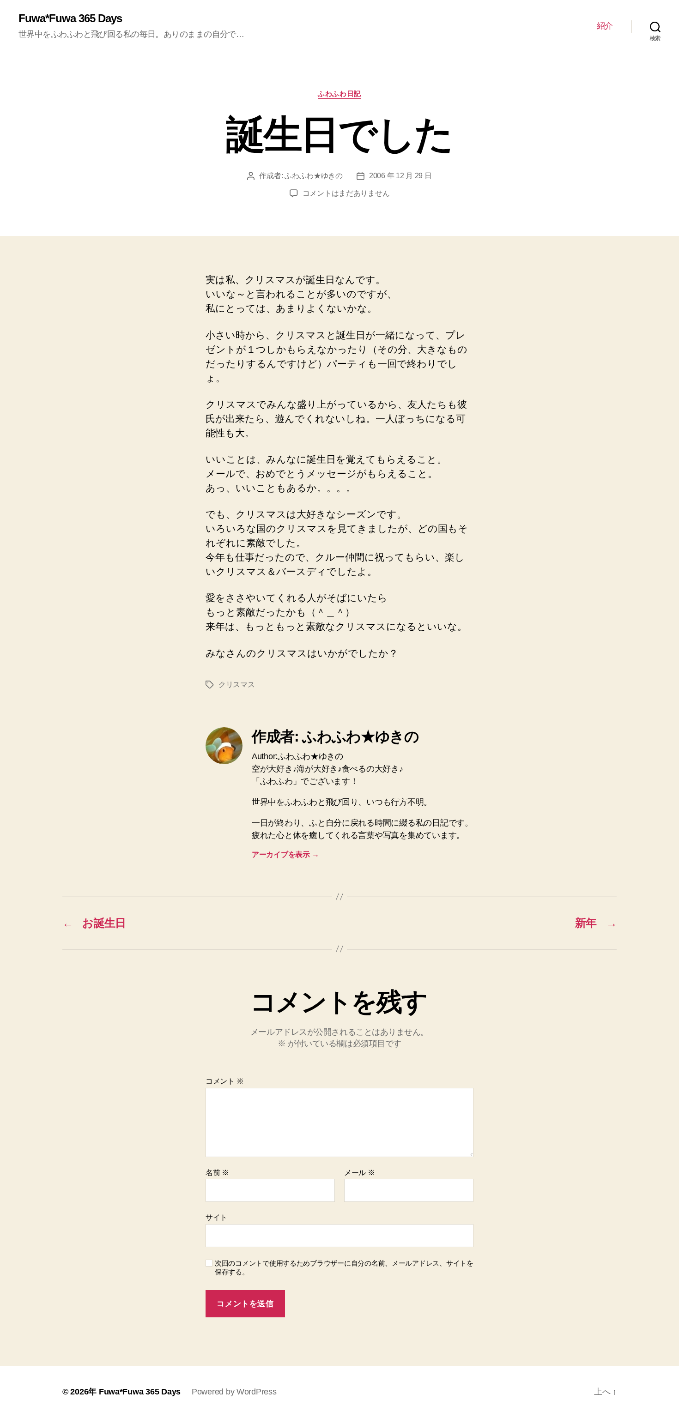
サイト (216, 1217)
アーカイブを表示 (285, 854)
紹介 (605, 25)
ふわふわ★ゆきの (314, 176)
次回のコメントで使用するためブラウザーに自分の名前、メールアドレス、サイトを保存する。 (344, 1267)
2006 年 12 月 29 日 (400, 176)
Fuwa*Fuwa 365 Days (70, 18)
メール (359, 1173)
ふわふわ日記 (339, 93)
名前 (217, 1173)
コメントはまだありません (346, 193)
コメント (224, 1081)
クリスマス (236, 684)
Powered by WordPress (234, 1391)
